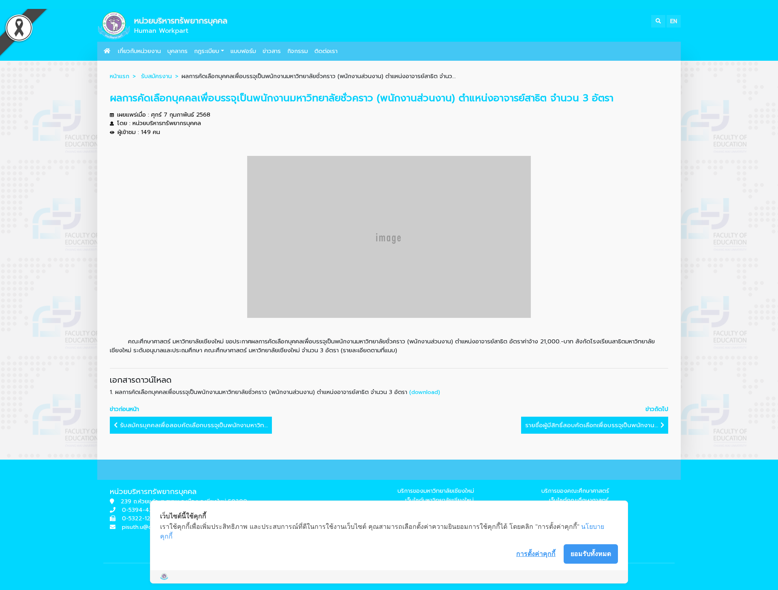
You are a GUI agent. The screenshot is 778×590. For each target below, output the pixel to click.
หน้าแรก (119, 76)
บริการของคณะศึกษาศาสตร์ (575, 491)
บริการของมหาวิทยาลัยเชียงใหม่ (436, 491)
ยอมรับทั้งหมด (591, 554)
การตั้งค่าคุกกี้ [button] (536, 554)
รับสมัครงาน (156, 76)
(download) (424, 392)
